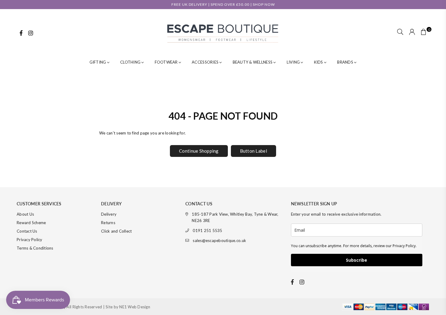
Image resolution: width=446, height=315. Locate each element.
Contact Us (27, 231)
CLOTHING (130, 62)
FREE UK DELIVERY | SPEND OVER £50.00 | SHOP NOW (223, 4)
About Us (25, 214)
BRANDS (345, 62)
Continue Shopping (198, 151)
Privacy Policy (29, 239)
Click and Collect (116, 231)
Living (294, 62)
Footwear (167, 62)
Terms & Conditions (35, 248)
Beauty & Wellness (253, 62)
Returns (108, 222)
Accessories (205, 62)
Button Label (253, 151)
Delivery (109, 214)
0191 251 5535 (207, 230)
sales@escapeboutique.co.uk (219, 240)
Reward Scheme (31, 222)
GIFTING (98, 62)
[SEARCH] (400, 32)
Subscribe (356, 260)
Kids (319, 62)
